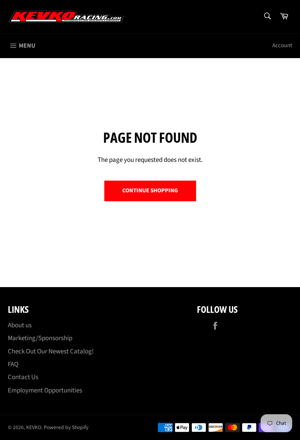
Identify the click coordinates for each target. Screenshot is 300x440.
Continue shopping (150, 190)
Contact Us (23, 377)
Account (282, 45)
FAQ (13, 364)
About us (20, 325)
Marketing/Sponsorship (40, 338)
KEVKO (33, 427)
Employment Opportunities (45, 390)
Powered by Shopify (66, 427)
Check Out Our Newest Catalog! (51, 351)
